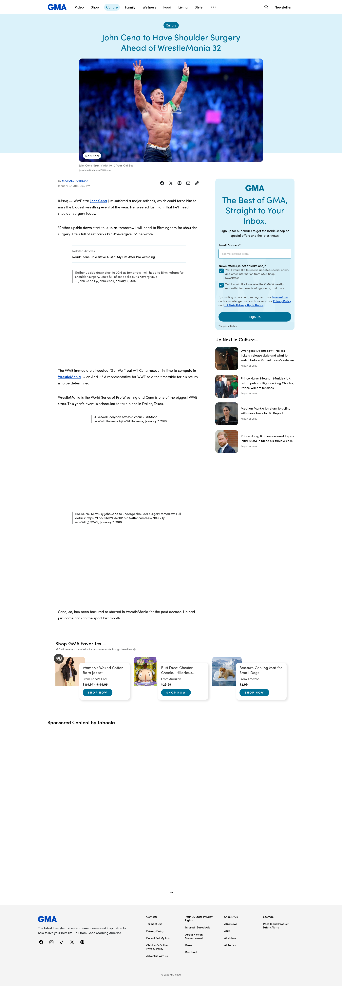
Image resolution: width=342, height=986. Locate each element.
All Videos (230, 938)
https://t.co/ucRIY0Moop (140, 417)
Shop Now (97, 692)
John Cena (98, 200)
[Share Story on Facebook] (162, 183)
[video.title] (171, 110)
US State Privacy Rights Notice (243, 305)
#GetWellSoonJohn (107, 417)
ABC (227, 931)
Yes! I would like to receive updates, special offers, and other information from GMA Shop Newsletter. (257, 274)
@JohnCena (109, 514)
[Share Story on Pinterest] (179, 183)
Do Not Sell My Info (158, 938)
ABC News (230, 924)
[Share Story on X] (171, 183)
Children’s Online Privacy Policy (157, 947)
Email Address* (229, 245)
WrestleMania (69, 376)
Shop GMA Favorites (78, 643)
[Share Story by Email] (188, 183)
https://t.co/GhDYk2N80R (104, 518)
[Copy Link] (197, 183)
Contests (151, 917)
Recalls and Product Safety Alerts (276, 925)
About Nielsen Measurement (194, 936)
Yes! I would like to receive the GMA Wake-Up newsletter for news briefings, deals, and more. (255, 286)
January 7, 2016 (125, 281)
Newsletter (283, 7)
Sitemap (268, 917)
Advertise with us (157, 956)
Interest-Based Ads (197, 927)
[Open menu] (213, 7)
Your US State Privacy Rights (199, 918)
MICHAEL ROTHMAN (75, 181)
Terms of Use (280, 297)
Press (188, 945)
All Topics (230, 945)
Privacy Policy (282, 301)
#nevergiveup (147, 276)
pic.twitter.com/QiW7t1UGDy (144, 518)
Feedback (191, 952)
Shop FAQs (231, 917)
